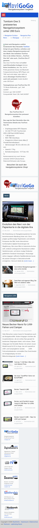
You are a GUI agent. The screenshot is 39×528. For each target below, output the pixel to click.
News (5, 38)
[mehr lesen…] (29, 261)
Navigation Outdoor (11, 35)
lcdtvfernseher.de (8, 470)
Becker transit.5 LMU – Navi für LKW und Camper (25, 418)
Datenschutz (34, 522)
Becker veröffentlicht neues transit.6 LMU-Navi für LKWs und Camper (24, 403)
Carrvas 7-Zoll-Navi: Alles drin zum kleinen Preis (24, 363)
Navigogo (16, 38)
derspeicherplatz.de (9, 500)
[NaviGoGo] (17, 6)
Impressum (24, 522)
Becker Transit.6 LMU (21, 389)
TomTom (26, 46)
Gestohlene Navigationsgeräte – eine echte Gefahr (25, 268)
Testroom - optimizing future (13, 524)
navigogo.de (7, 439)
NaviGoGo (16, 522)
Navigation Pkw (25, 35)
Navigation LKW (10, 296)
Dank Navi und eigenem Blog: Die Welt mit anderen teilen (25, 282)
